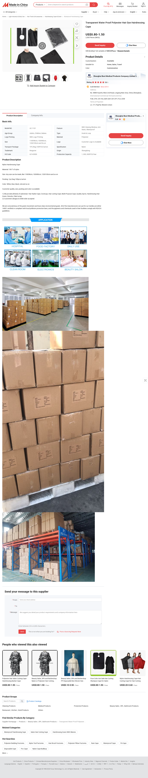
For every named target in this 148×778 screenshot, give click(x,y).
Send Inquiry (100, 45)
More (4, 753)
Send (22, 631)
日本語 (99, 764)
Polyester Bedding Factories (14, 743)
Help (105, 12)
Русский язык (53, 764)
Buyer (95, 12)
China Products (29, 761)
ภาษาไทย (112, 764)
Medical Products (44, 706)
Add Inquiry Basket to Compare (42, 85)
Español (27, 764)
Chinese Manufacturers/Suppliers (46, 761)
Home (4, 16)
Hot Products (17, 761)
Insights (132, 761)
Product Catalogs (34, 701)
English (20, 764)
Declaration (98, 769)
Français (44, 764)
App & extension (118, 12)
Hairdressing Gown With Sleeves (64, 732)
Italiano (62, 764)
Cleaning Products (8, 706)
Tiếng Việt (127, 764)
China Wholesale (64, 761)
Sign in (143, 6)
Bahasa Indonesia (138, 764)
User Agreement (87, 769)
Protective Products (81, 706)
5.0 (117, 119)
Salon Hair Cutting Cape (39, 732)
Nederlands (78, 764)
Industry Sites (89, 761)
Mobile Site (124, 761)
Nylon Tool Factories (36, 743)
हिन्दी (105, 764)
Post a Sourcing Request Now (69, 631)
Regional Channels (101, 761)
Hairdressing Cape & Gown (53, 16)
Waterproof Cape (109, 743)
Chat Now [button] (133, 45)
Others (40, 710)
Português (35, 764)
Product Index (114, 761)
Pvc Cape (24, 749)
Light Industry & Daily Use (17, 16)
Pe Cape (123, 743)
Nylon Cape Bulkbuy (39, 749)
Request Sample (123, 51)
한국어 (93, 764)
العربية (86, 764)
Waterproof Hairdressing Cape (73, 16)
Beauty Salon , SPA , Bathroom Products (124, 706)
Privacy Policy (108, 769)
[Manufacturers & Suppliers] (15, 4)
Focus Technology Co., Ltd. (58, 769)
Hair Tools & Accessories (34, 16)
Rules (144, 12)
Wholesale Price (77, 761)
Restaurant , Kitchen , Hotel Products (15, 710)
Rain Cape (95, 743)
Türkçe (119, 764)
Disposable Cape (10, 749)
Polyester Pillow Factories (77, 743)
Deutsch (69, 764)
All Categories (10, 12)
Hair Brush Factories (55, 743)
